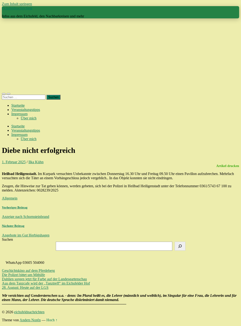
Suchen (7, 239)
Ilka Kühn (36, 162)
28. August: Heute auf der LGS (25, 287)
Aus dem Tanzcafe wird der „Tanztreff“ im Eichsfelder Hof (46, 283)
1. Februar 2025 (14, 162)
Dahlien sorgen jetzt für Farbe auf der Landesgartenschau (44, 279)
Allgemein (9, 198)
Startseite (18, 105)
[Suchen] (180, 246)
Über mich (28, 118)
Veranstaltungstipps (25, 110)
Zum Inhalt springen (17, 4)
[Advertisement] (120, 55)
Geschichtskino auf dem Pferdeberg (28, 271)
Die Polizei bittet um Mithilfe (23, 275)
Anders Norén (30, 320)
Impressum (19, 114)
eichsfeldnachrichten (17, 8)
